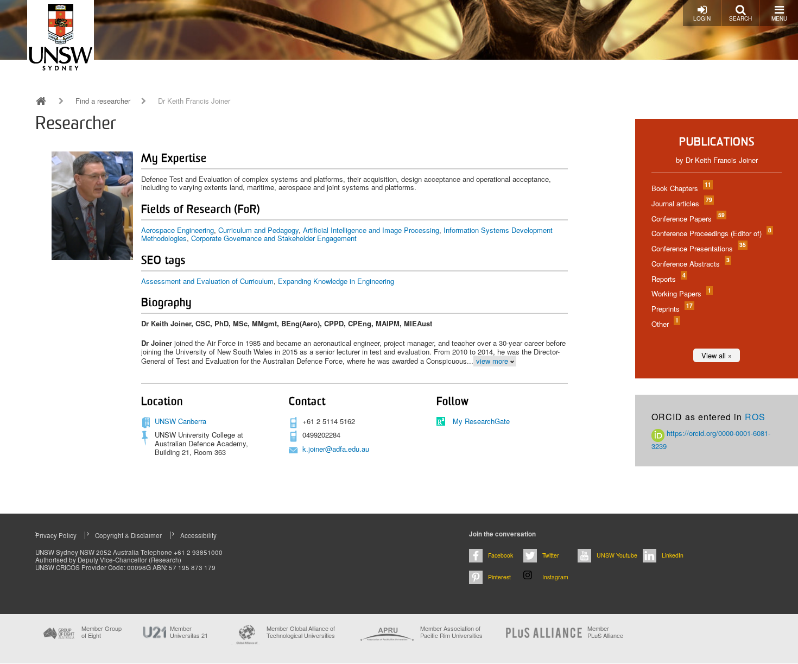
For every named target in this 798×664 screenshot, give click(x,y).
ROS (755, 416)
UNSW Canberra (180, 421)
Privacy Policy (56, 535)
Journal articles (681, 203)
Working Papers (680, 293)
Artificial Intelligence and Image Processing (371, 230)
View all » (716, 355)
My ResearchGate (481, 421)
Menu (779, 18)
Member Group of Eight (101, 632)
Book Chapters (680, 188)
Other (664, 324)
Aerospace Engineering (177, 230)
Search (740, 18)
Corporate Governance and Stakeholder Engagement (274, 238)
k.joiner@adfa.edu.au (335, 449)
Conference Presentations (698, 248)
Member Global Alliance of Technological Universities (301, 632)
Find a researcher (102, 101)
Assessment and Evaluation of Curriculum (207, 281)
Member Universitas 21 (189, 632)
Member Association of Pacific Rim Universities (451, 632)
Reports (668, 279)
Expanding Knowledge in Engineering (336, 281)
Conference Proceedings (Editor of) (710, 233)
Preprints (671, 308)
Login (702, 18)
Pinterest (499, 577)
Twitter (550, 555)
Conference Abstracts (690, 263)
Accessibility (198, 535)
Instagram (555, 577)
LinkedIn (672, 555)
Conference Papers (687, 218)
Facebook (500, 555)
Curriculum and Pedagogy (258, 230)
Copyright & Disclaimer (128, 535)
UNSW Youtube (617, 555)
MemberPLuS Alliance (605, 632)
